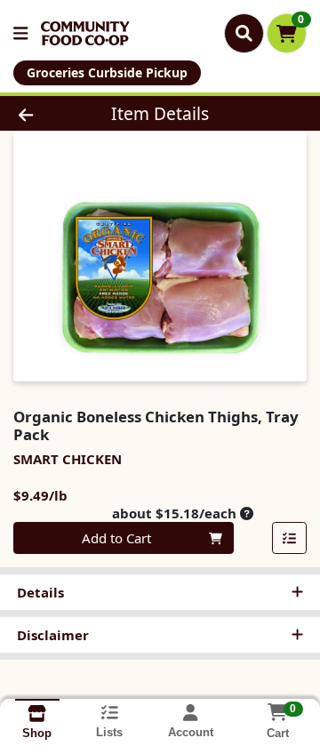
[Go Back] (50, 113)
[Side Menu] (20, 33)
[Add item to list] (290, 538)
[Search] (244, 32)
